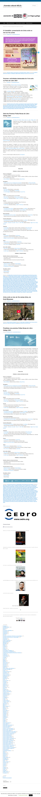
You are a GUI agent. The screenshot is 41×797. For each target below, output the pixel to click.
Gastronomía (5, 684)
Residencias (5, 753)
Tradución (28, 72)
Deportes (4, 661)
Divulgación (9, 103)
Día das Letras (5, 662)
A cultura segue (22, 322)
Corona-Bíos (9, 490)
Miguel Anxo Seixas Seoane (20, 286)
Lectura (4, 698)
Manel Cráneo (8, 494)
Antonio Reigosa (23, 209)
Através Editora (15, 278)
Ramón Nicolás (6, 271)
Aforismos (5, 628)
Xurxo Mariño (18, 292)
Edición (4, 667)
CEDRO (25, 489)
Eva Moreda (17, 190)
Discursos (4, 664)
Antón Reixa (19, 241)
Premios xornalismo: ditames (8, 748)
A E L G (4, 776)
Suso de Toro (22, 191)
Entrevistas (5, 672)
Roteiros (4, 756)
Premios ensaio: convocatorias (8, 729)
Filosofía (4, 681)
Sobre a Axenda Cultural (10, 23)
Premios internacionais (7, 735)
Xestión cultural (5, 771)
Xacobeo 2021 (7, 501)
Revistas (4, 755)
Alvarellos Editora (12, 486)
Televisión (4, 762)
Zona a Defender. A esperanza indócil (26, 292)
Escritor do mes (5, 673)
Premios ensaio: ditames (7, 730)
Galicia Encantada (7, 263)
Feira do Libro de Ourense (16, 84)
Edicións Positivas (14, 105)
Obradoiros (5, 712)
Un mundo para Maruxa (10, 108)
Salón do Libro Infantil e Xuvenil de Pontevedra (13, 290)
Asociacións (5, 638)
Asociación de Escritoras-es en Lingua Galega (20, 275)
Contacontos (5, 654)
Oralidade (4, 713)
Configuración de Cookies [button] (23, 795)
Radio (4, 751)
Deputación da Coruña (26, 280)
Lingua (4, 699)
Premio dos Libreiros (6, 722)
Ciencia (4, 647)
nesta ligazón (22, 154)
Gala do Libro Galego (12, 283)
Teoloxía (4, 764)
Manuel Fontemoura (13, 107)
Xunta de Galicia (13, 292)
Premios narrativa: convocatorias (8, 738)
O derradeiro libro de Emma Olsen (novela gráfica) (16, 288)
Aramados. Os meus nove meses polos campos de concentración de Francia (20, 277)
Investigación (5, 697)
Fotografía (4, 682)
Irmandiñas (26, 284)
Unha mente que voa (19, 291)
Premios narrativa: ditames (7, 739)
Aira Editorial (19, 104)
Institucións (5, 692)
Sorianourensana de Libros (7, 500)
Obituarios (5, 711)
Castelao (11, 279)
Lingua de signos (6, 700)
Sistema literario (6, 757)
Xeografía (4, 770)
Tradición (4, 767)
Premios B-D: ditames (6, 726)
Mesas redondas (5, 706)
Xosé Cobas (5, 292)
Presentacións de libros (22, 72)
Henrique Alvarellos (17, 284)
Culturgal (4, 657)
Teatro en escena (6, 761)
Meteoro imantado (24, 107)
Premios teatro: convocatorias (8, 742)
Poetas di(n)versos (19, 289)
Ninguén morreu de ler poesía (11, 287)
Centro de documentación (7, 777)
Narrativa (17, 72)
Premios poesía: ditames (7, 741)
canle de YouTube (6, 140)
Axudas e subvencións (7, 640)
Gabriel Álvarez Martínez (7, 73)
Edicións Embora (5, 281)
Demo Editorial (21, 280)
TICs (4, 766)
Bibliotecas (5, 642)
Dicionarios (5, 663)
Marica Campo (17, 196)
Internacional (5, 694)
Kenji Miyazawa (13, 73)
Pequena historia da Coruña (11, 289)
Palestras (4, 715)
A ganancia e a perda (17, 276)
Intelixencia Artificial (6, 693)
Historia (4, 686)
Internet (8, 322)
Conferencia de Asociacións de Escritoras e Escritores (12, 652)
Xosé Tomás (9, 292)
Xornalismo (5, 772)
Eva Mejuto (25, 208)
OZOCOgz (22, 73)
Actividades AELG (10, 275)
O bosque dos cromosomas (9, 266)
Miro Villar (26, 286)
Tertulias (4, 765)
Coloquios (5, 649)
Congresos (5, 653)
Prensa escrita (5, 749)
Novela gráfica (5, 710)
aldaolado (7, 486)
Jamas (8, 98)
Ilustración (8, 72)
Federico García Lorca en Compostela (22, 282)
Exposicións (5, 678)
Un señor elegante (13, 291)
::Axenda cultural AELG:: (12, 5)
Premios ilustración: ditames (8, 733)
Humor (4, 688)
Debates (4, 660)
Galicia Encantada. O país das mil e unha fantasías (22, 283)
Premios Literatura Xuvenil (7, 737)
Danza (4, 659)
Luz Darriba (9, 91)
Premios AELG (5, 723)
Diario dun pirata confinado (7, 105)
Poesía (25, 103)
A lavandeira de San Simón (24, 276)
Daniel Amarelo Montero (14, 280)
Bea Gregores (23, 488)
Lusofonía (4, 702)
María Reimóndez (10, 96)
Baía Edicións (24, 278)
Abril (15, 104)
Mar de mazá (26, 285)
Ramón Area (5, 108)
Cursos (4, 658)
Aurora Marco (20, 278)
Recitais (4, 752)
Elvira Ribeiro (28, 281)
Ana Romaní (18, 235)
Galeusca (4, 683)
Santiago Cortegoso (24, 290)
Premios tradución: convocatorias (8, 745)
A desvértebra (11, 276)
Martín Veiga (9, 286)
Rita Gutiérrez (10, 499)
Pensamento (5, 717)
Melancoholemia (13, 286)
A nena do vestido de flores (10, 104)
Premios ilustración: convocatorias (9, 732)
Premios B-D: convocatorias (7, 725)
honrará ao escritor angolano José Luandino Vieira (15, 148)
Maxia (4, 705)
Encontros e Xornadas (6, 669)
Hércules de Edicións (25, 106)
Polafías (4, 720)
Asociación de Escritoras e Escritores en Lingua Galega (23, 487)
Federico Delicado (13, 282)
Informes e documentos (7, 691)
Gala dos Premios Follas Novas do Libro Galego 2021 (25, 119)
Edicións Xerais (20, 105)
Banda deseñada (6, 641)
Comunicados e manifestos (7, 650)
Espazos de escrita (6, 674)
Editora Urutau (25, 105)
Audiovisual (5, 639)
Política (4, 721)
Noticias (4, 709)
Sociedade (5, 758)
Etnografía (5, 677)
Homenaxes (5, 687)
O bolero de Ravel (25, 287)
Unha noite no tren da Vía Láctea (20, 108)
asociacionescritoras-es (16, 34)
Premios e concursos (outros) (8, 728)
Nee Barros (6, 265)
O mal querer (26, 288)
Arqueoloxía (5, 632)
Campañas (5, 646)
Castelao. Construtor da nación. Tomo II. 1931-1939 (21, 279)
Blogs (4, 644)
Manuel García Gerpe (16, 285)
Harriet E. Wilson (10, 284)
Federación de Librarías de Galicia (8, 106)
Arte (3, 634)
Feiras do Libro (13, 103)
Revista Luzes (5, 499)
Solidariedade (5, 759)
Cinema (4, 648)
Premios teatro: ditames (7, 743)
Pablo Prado (5, 289)
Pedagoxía (5, 716)
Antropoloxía (5, 631)
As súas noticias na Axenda (20, 23)
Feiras (4, 679)
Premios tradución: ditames (7, 746)
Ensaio (4, 670)
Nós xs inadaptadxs (19, 287)
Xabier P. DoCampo (19, 198)
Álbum (4, 629)
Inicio (4, 23)
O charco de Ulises (14, 497)
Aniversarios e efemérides (7, 630)
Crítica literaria (5, 656)
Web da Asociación (29, 23)
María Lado (4, 495)
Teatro (4, 760)
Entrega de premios (6, 671)
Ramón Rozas (24, 289)
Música (4, 707)
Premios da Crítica (6, 727)
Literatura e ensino (6, 701)
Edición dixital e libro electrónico (8, 668)
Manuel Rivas (22, 179)
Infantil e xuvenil (13, 72)
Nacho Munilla (8, 496)
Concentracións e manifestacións (8, 651)
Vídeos (4, 769)
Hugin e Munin (22, 284)
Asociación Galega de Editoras (7, 278)
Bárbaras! (22, 104)
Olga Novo (8, 498)
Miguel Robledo (18, 73)
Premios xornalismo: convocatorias (9, 747)
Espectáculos (5, 676)
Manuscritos (5, 703)
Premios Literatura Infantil (7, 736)
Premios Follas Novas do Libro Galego (27, 484)
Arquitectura (5, 633)
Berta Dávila (27, 488)
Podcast (4, 718)
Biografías (4, 643)
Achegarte (4, 625)
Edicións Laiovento (11, 281)
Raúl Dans (18, 244)
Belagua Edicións (27, 104)
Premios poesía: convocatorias (8, 740)
